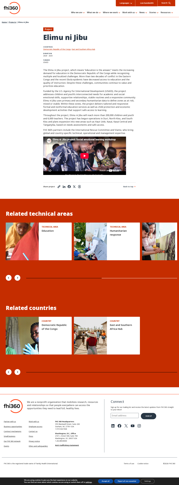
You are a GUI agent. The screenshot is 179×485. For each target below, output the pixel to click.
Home (4, 22)
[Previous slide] (9, 278)
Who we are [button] (76, 12)
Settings (147, 481)
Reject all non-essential (127, 481)
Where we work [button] (110, 12)
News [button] (142, 12)
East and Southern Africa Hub (83, 49)
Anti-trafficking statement (67, 445)
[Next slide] (17, 278)
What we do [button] (92, 12)
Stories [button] (152, 12)
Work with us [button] (128, 12)
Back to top (128, 186)
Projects (12, 22)
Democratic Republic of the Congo (57, 49)
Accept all (105, 481)
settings (89, 482)
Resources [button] (166, 12)
